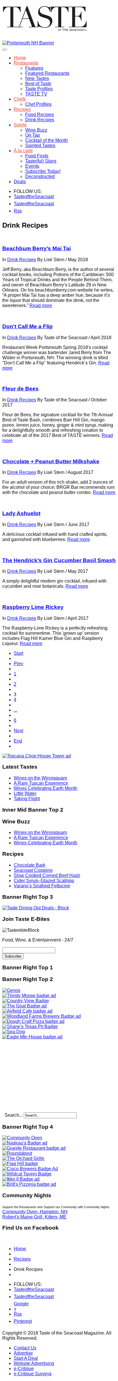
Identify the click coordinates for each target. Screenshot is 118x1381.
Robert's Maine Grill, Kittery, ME (34, 1216)
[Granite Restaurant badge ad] (34, 1148)
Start (18, 653)
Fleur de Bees (20, 389)
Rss (17, 210)
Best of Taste (38, 83)
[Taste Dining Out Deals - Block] (35, 907)
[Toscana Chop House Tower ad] (36, 755)
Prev (18, 663)
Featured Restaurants (47, 73)
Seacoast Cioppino (33, 870)
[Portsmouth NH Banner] (28, 42)
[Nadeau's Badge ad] (24, 1142)
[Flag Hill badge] (20, 1163)
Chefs (20, 99)
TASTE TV (36, 93)
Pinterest (17, 1321)
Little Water (25, 793)
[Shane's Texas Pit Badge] (30, 1026)
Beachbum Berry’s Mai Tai (36, 248)
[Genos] (11, 990)
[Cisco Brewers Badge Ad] (30, 1168)
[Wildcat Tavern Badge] (27, 1173)
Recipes (22, 109)
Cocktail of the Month (46, 140)
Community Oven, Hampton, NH (35, 1211)
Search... (14, 1115)
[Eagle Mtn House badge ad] (32, 1036)
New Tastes (37, 78)
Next (18, 730)
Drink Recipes (39, 119)
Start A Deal (26, 1358)
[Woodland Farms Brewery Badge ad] (41, 1016)
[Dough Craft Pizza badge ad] (33, 1021)
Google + (17, 1304)
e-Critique (24, 1368)
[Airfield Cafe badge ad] (27, 1011)
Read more (41, 305)
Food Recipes (39, 114)
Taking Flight (27, 798)
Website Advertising (34, 1363)
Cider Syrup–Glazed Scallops (44, 880)
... (15, 710)
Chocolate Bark (29, 865)
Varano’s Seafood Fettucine (42, 885)
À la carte (23, 150)
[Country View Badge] (25, 1000)
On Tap (32, 135)
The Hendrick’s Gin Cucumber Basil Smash (59, 560)
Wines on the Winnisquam (40, 778)
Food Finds (36, 155)
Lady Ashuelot (21, 513)
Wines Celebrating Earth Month (45, 788)
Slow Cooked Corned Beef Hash (47, 875)
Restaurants (26, 62)
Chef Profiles (38, 104)
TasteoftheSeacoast (17, 196)
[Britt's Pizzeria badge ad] (29, 1184)
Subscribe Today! (42, 171)
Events (32, 166)
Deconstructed (40, 176)
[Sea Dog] (13, 1031)
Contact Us (25, 1347)
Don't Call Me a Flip (27, 326)
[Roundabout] (17, 1153)
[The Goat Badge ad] (24, 1005)
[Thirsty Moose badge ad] (29, 995)
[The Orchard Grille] (23, 1158)
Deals (20, 181)
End (18, 741)
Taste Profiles (39, 88)
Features (34, 68)
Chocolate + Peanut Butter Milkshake (50, 461)
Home (20, 57)
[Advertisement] (38, 1075)
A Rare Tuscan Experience (41, 783)
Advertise (23, 1353)
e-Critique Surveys (33, 1373)
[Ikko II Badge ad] (21, 1179)
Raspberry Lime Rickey (33, 607)
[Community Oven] (22, 1137)
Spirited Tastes (40, 145)
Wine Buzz (36, 130)
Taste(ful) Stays (40, 161)
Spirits (20, 124)
